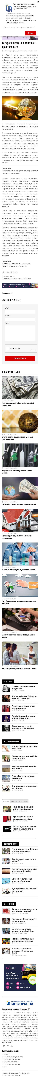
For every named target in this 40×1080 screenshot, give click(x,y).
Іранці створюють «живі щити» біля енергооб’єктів (24, 767)
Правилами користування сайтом (18, 13)
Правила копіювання (11, 1062)
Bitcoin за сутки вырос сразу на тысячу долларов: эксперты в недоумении (20, 172)
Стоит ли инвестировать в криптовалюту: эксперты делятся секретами (17, 438)
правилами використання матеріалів (19, 16)
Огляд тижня (9, 904)
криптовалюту (7, 57)
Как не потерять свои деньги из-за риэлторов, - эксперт (19, 668)
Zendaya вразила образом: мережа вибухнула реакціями (23, 707)
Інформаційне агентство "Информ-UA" (15, 1073)
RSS (5, 1067)
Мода (25, 801)
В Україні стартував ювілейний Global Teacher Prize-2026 (24, 757)
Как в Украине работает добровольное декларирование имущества (19, 602)
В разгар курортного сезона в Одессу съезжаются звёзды (23, 818)
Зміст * (7, 323)
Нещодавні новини (11, 741)
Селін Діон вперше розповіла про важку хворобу (23, 687)
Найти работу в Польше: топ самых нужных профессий (19, 504)
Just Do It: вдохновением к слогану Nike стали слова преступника (24, 828)
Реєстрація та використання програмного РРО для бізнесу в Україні (22, 951)
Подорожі (14, 801)
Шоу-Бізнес (8, 681)
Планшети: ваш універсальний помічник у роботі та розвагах (23, 808)
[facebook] (8, 1045)
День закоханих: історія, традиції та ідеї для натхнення (24, 920)
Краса (20, 801)
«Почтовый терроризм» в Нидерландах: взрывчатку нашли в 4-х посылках (16, 265)
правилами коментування (15, 18)
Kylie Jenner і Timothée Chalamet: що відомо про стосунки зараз (24, 697)
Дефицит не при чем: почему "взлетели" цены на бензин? (17, 472)
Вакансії (6, 1054)
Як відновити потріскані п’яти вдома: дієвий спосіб (24, 747)
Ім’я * (7, 308)
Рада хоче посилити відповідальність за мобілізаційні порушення (25, 850)
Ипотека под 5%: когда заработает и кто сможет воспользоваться (16, 537)
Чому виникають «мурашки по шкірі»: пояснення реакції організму (24, 870)
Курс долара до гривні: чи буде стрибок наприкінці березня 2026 (18, 404)
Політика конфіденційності (13, 1057)
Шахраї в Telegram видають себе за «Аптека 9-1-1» (24, 860)
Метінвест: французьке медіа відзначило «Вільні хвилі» (22, 880)
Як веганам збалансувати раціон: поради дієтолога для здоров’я (23, 940)
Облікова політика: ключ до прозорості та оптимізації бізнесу (23, 930)
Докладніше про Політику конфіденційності (19, 27)
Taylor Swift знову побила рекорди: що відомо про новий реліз (24, 717)
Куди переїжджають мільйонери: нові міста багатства (24, 787)
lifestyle (6, 801)
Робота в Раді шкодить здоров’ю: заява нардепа (23, 777)
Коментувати (20, 358)
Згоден (30, 33)
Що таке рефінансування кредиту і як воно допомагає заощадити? (25, 910)
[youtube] (12, 1045)
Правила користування (12, 1059)
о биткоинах (32, 228)
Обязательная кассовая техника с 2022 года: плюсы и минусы (18, 636)
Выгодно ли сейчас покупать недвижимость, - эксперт (18, 570)
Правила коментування (12, 1064)
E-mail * (7, 316)
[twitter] (4, 1045)
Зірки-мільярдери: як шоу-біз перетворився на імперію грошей (23, 727)
